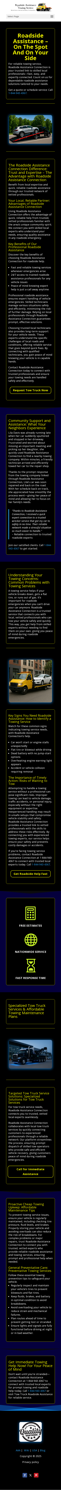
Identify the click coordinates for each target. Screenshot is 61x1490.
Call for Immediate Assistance (30, 1171)
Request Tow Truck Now (30, 390)
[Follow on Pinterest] (36, 1475)
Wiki (26, 1450)
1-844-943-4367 (17, 93)
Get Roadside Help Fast (31, 874)
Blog (42, 1450)
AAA (18, 1450)
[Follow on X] (30, 1475)
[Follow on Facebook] (25, 1475)
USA (35, 1450)
